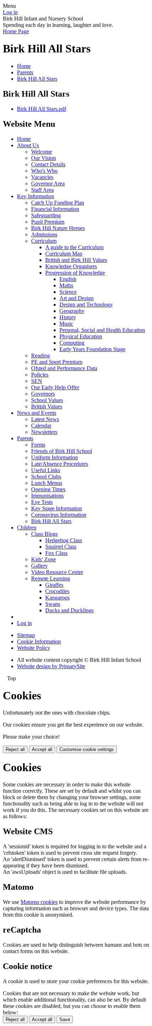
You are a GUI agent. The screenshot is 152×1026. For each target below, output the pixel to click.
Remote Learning (50, 578)
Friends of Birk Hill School (61, 451)
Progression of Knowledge (75, 273)
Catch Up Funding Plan (57, 203)
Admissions (44, 234)
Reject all (15, 749)
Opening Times (48, 489)
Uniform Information (54, 457)
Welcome (41, 152)
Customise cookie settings (86, 749)
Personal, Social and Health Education (102, 330)
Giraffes (54, 585)
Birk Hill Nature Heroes (58, 228)
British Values (46, 406)
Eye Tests (42, 502)
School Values (47, 400)
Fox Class (56, 553)
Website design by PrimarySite (51, 666)
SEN (36, 381)
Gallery (39, 566)
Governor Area (48, 183)
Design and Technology (86, 305)
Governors (43, 394)
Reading (40, 355)
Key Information (35, 196)
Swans (52, 604)
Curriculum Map (63, 254)
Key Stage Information (56, 508)
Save (64, 1019)
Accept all (42, 749)
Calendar (41, 426)
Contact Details (48, 164)
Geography (71, 311)
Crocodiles (57, 591)
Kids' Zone (43, 559)
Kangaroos (57, 598)
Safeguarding (46, 215)
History (67, 317)
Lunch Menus (46, 483)
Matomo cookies (39, 902)
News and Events (36, 413)
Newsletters (44, 432)
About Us (28, 145)
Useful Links (45, 470)
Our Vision (43, 158)
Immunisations (47, 496)
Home (24, 66)
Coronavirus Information (58, 515)
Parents (25, 72)
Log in (10, 12)
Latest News (45, 419)
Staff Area (42, 190)
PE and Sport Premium (56, 362)
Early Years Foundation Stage (92, 349)
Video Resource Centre (57, 572)
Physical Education (80, 336)
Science (68, 292)
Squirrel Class (60, 547)
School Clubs (46, 477)
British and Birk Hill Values (76, 260)
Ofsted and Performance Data (64, 368)
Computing (71, 343)
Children (26, 528)
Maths (66, 285)
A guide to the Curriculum (74, 247)
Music (66, 324)
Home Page (16, 31)
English (67, 279)
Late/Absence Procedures (59, 464)
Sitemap (26, 635)
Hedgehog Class (63, 540)
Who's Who (44, 171)
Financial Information (55, 209)
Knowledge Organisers (71, 266)
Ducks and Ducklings (69, 610)
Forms (38, 445)
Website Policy (33, 648)
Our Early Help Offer (55, 387)
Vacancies (42, 177)
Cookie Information (39, 641)
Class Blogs (44, 534)
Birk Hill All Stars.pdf (41, 109)
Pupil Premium (47, 222)
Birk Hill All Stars (37, 79)
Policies (39, 375)
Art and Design (76, 298)
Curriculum (44, 241)
